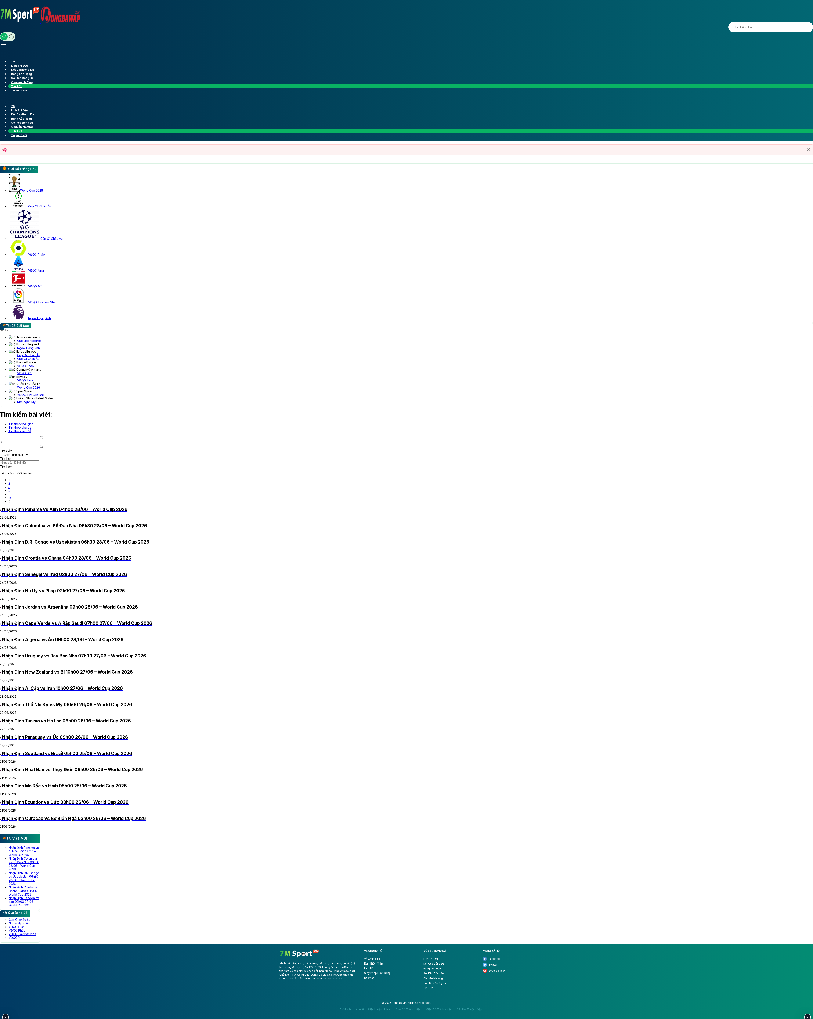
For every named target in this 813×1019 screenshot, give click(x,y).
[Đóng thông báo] (808, 150)
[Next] (9, 501)
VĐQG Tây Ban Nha (30, 394)
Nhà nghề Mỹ (26, 402)
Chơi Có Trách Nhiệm (409, 1009)
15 (9, 498)
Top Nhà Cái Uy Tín (435, 983)
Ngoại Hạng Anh (28, 348)
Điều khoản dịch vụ (379, 1009)
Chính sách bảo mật (352, 1009)
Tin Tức (428, 988)
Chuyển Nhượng (433, 978)
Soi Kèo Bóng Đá (433, 973)
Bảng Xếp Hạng (432, 968)
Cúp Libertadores (29, 340)
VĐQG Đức (24, 373)
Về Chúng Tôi (372, 958)
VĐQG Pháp (25, 366)
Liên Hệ (368, 968)
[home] (299, 957)
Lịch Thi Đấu (431, 958)
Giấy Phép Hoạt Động (377, 973)
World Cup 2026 (28, 387)
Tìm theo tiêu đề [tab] (19, 431)
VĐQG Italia (25, 380)
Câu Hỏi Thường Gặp (469, 1009)
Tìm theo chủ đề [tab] (19, 427)
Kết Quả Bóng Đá (433, 963)
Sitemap (369, 977)
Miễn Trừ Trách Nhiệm (439, 1009)
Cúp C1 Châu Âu (28, 358)
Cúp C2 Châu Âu (28, 355)
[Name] (733, 27)
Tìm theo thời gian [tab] (20, 424)
